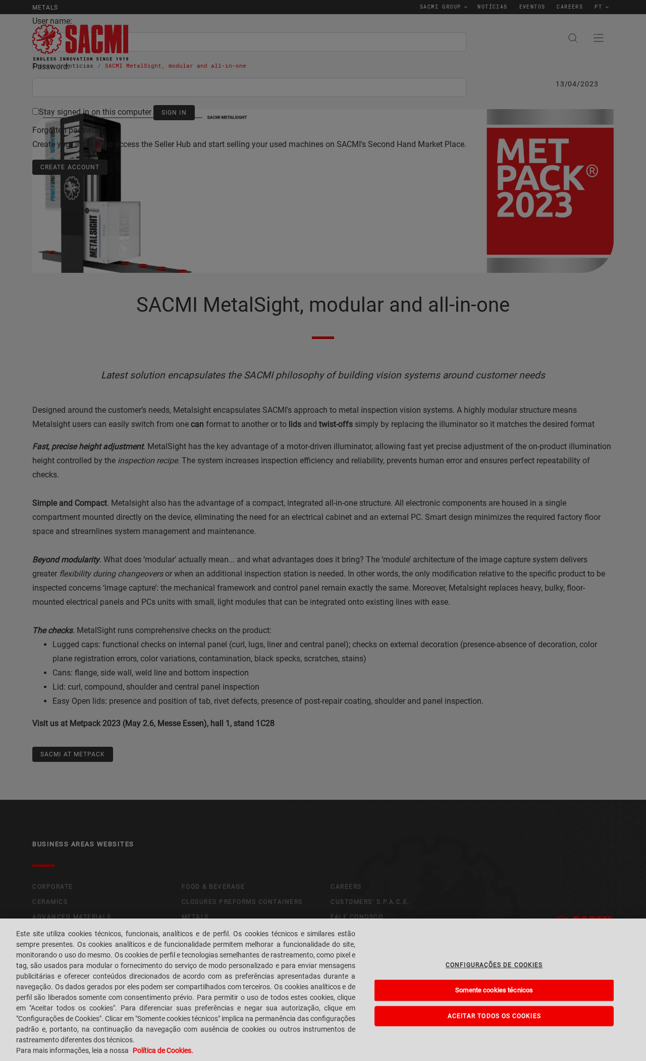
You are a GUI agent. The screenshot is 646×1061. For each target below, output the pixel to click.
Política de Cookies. (163, 1050)
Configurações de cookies (494, 965)
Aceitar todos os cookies (494, 1016)
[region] (323, 990)
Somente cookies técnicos (494, 990)
